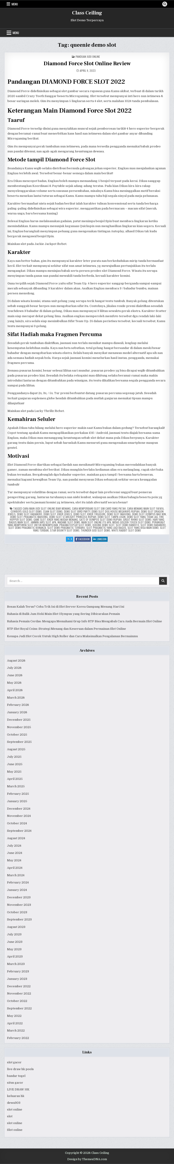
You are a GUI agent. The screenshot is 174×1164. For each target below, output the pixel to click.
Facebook (84, 539)
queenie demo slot (103, 525)
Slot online (14, 1129)
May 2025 (14, 771)
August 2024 (16, 838)
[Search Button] (164, 4)
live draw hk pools (20, 1069)
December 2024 (18, 808)
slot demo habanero (153, 525)
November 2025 (19, 727)
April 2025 (15, 779)
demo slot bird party (77, 511)
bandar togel (16, 1076)
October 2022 (17, 1001)
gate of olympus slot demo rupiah (100, 519)
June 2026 (14, 675)
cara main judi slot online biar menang (47, 508)
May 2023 (14, 949)
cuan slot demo (53, 511)
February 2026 (18, 704)
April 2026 (15, 690)
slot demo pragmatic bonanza (27, 528)
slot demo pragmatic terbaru (66, 528)
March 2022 (16, 1030)
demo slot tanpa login (112, 517)
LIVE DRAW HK (18, 1089)
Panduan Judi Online (88, 56)
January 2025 (17, 801)
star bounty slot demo (64, 530)
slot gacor (14, 1062)
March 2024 (15, 875)
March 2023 (16, 964)
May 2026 (14, 682)
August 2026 (16, 660)
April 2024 (14, 867)
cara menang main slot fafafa (145, 508)
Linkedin (102, 539)
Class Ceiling (87, 13)
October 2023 (17, 912)
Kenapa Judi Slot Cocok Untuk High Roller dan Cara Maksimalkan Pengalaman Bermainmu (72, 636)
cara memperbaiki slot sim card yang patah (99, 508)
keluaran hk (15, 1096)
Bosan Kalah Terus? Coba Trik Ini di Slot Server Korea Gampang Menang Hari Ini (65, 606)
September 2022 (19, 1008)
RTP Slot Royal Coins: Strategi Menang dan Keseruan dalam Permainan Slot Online (66, 628)
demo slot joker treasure (89, 514)
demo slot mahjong (119, 514)
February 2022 (18, 1038)
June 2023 (14, 941)
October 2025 (17, 734)
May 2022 (14, 1016)
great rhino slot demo (137, 519)
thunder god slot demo (95, 530)
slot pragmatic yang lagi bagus (106, 528)
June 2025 (14, 764)
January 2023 (17, 978)
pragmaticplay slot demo (75, 525)
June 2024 (14, 853)
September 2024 (19, 830)
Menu (15, 4)
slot (9, 1116)
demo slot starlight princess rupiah (72, 517)
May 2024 (14, 860)
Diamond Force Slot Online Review (87, 63)
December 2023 (19, 897)
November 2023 (19, 904)
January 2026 (17, 712)
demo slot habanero (29, 514)
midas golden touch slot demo (131, 522)
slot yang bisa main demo (143, 528)
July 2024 (14, 845)
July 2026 (14, 667)
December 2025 (19, 719)
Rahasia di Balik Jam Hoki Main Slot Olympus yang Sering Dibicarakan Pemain (63, 614)
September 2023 (19, 919)
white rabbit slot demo (126, 530)
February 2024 (18, 882)
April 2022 (15, 1023)
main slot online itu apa (96, 522)
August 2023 (16, 927)
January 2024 (17, 890)
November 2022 (19, 993)
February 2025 (18, 793)
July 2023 (14, 934)
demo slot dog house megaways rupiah (116, 511)
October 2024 (17, 823)
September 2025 (19, 741)
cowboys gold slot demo (26, 511)
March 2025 (16, 786)
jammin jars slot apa (43, 522)
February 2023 (18, 971)
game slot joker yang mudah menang (56, 519)
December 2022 (19, 986)
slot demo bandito (127, 525)
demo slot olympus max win (149, 514)
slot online (14, 1109)
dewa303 (13, 1102)
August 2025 (16, 749)
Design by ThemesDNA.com (87, 1159)
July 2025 (14, 756)
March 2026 (16, 697)
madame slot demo (69, 522)
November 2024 (19, 816)
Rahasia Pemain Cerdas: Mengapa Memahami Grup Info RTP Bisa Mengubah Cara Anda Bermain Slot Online (84, 621)
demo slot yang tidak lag (142, 517)
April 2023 (15, 956)
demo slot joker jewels (58, 514)
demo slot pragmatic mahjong (29, 517)
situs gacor (15, 1082)
